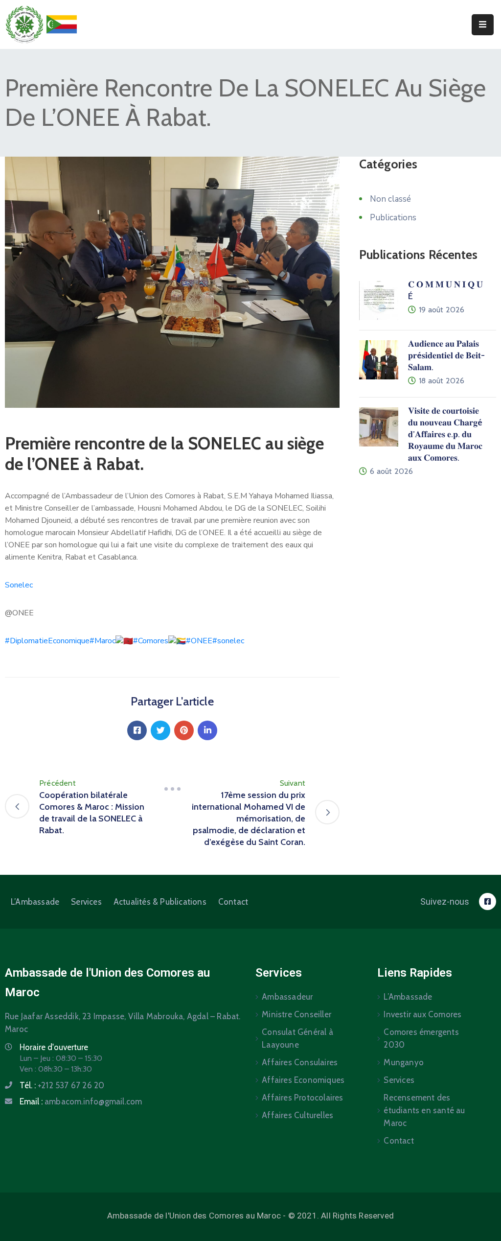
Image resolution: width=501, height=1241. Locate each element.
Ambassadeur (287, 997)
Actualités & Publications (160, 902)
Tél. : (62, 1085)
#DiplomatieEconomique (47, 640)
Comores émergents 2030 (421, 1038)
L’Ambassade (35, 902)
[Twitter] (160, 730)
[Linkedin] (207, 730)
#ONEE (199, 640)
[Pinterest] (184, 730)
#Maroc (102, 640)
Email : (81, 1101)
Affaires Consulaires (300, 1062)
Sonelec (19, 585)
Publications (393, 217)
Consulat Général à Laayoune (297, 1038)
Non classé (390, 199)
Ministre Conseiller (296, 1014)
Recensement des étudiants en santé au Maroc (424, 1110)
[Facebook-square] (487, 901)
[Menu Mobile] (483, 24)
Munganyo (404, 1062)
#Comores (150, 640)
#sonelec (228, 640)
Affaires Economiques (303, 1080)
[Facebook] (137, 730)
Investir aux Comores (422, 1014)
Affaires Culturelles (297, 1115)
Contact (233, 902)
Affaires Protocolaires (302, 1097)
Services (86, 902)
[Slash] (172, 789)
